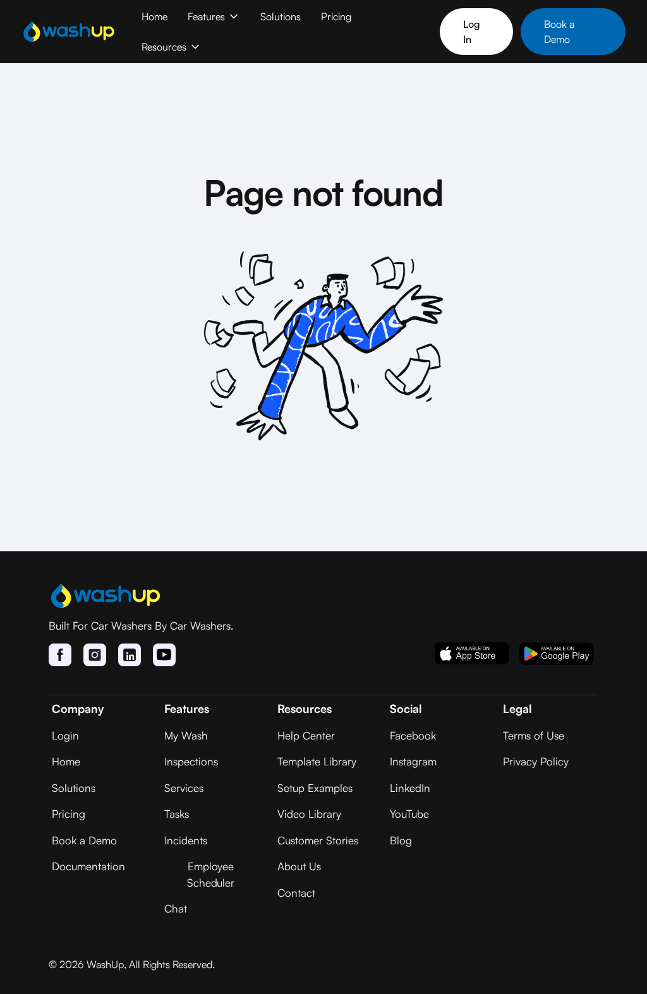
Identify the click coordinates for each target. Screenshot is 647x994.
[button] (214, 16)
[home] (68, 32)
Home (154, 16)
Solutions (280, 16)
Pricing (336, 16)
